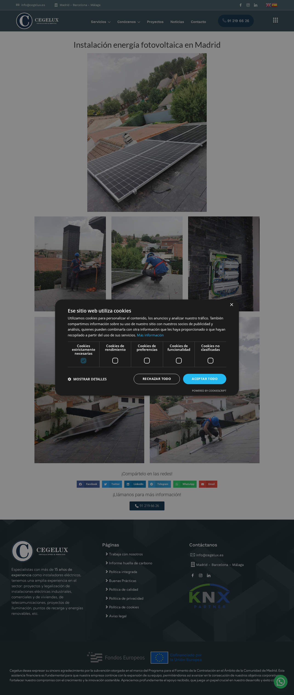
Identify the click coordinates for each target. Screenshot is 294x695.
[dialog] (147, 347)
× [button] (231, 305)
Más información (150, 335)
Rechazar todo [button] (157, 379)
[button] (87, 379)
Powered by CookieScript (209, 390)
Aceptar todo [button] (205, 379)
